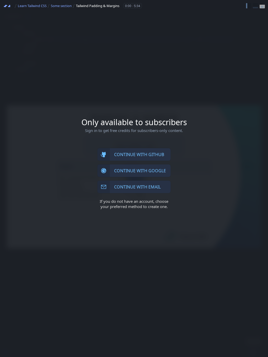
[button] (248, 6)
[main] (134, 178)
